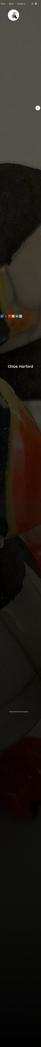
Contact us (21, 4)
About (11, 4)
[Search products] (38, 108)
